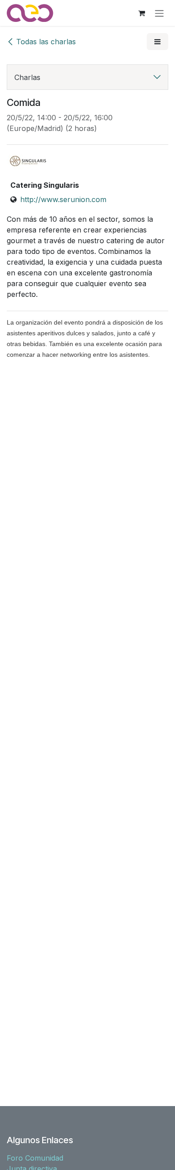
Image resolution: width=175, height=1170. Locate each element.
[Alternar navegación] (159, 13)
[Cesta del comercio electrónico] (141, 13)
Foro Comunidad (35, 1157)
